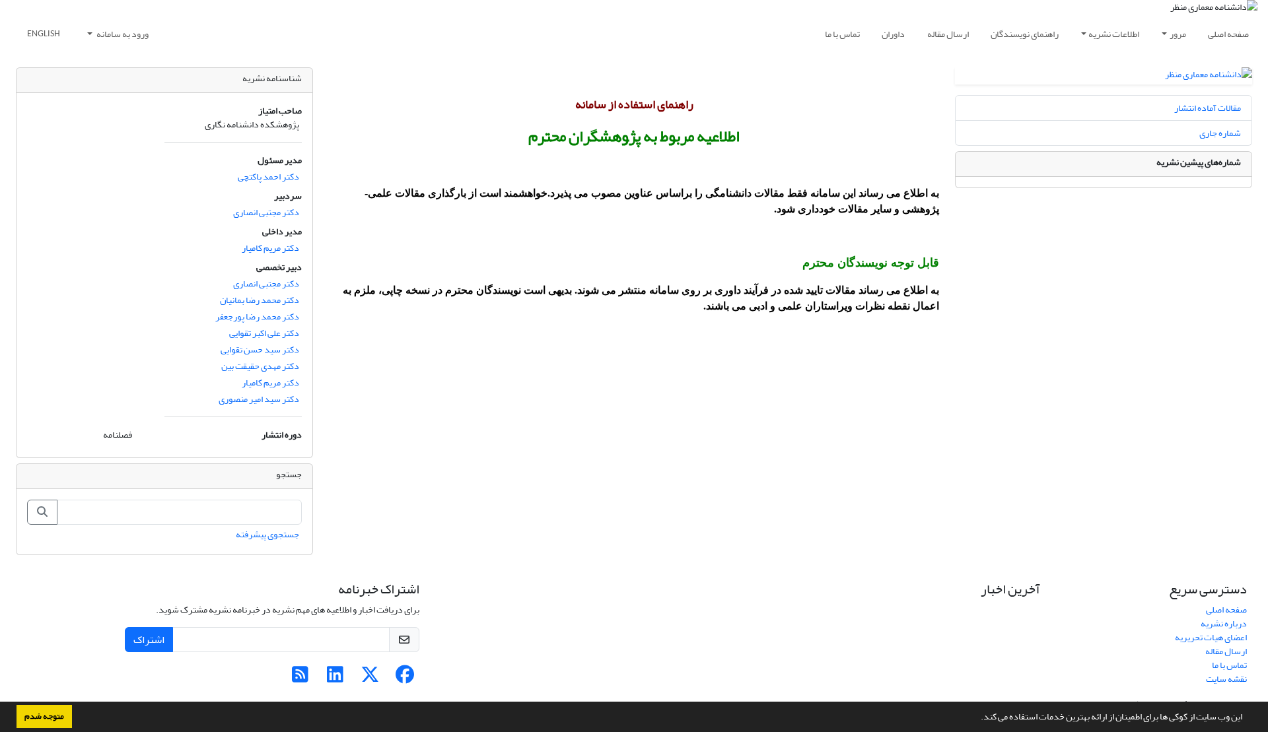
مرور (1178, 34)
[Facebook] (405, 678)
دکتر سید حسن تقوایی (260, 349)
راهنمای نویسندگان (1025, 34)
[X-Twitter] (370, 678)
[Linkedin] (335, 678)
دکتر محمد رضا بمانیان (259, 300)
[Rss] (300, 678)
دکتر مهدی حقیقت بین (260, 366)
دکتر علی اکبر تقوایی (264, 333)
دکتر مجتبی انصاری (266, 212)
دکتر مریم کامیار (270, 248)
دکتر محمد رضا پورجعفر (257, 316)
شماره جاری (1220, 133)
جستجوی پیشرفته (267, 534)
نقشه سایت (1226, 679)
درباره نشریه (1224, 623)
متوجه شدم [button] (44, 716)
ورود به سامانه (122, 34)
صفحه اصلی (1228, 34)
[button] (977, 718)
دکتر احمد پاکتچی (268, 176)
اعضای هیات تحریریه (1211, 637)
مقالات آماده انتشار (1207, 108)
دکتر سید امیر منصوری (259, 399)
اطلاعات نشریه (1113, 34)
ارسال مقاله (948, 34)
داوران (893, 34)
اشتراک (148, 639)
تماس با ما (842, 34)
